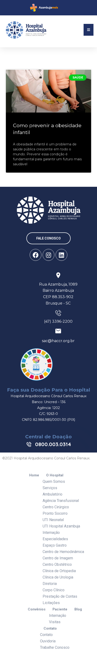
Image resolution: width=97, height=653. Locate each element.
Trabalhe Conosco (54, 647)
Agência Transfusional (61, 500)
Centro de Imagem (58, 558)
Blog (78, 609)
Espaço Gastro (55, 545)
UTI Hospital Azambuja (61, 526)
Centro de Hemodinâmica (63, 551)
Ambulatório (52, 494)
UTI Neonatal (53, 520)
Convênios (36, 609)
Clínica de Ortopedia (59, 571)
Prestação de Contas (60, 596)
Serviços (50, 488)
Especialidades (55, 539)
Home (34, 475)
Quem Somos (54, 481)
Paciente (60, 609)
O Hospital (54, 475)
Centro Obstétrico (57, 564)
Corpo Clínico (54, 590)
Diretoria (50, 583)
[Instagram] (48, 255)
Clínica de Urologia (58, 577)
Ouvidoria (48, 641)
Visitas (55, 622)
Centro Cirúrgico (56, 507)
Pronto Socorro (55, 513)
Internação (51, 532)
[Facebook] (35, 255)
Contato (50, 628)
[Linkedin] (61, 255)
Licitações (51, 603)
